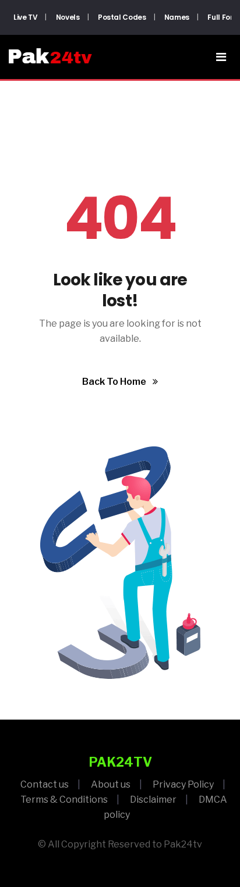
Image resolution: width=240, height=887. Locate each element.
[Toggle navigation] (221, 57)
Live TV (25, 17)
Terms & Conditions (64, 799)
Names (176, 17)
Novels (68, 17)
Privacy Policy (183, 784)
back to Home (115, 381)
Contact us (44, 784)
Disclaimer (153, 799)
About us (110, 784)
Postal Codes (122, 17)
